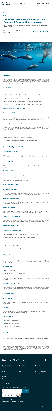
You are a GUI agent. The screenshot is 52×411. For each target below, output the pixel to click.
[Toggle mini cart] (49, 3)
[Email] (48, 32)
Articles (5, 15)
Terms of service (39, 374)
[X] (36, 32)
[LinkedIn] (43, 32)
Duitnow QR (22, 369)
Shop (21, 3)
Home (16, 3)
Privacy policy (38, 369)
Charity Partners (31, 3)
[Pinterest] (41, 32)
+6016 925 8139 (5, 401)
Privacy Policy (34, 406)
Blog (43, 3)
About (25, 3)
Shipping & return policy (41, 371)
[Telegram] (45, 32)
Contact (38, 3)
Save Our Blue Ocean (6, 3)
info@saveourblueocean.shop (17, 401)
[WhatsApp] (38, 32)
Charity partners (6, 374)
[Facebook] (34, 32)
